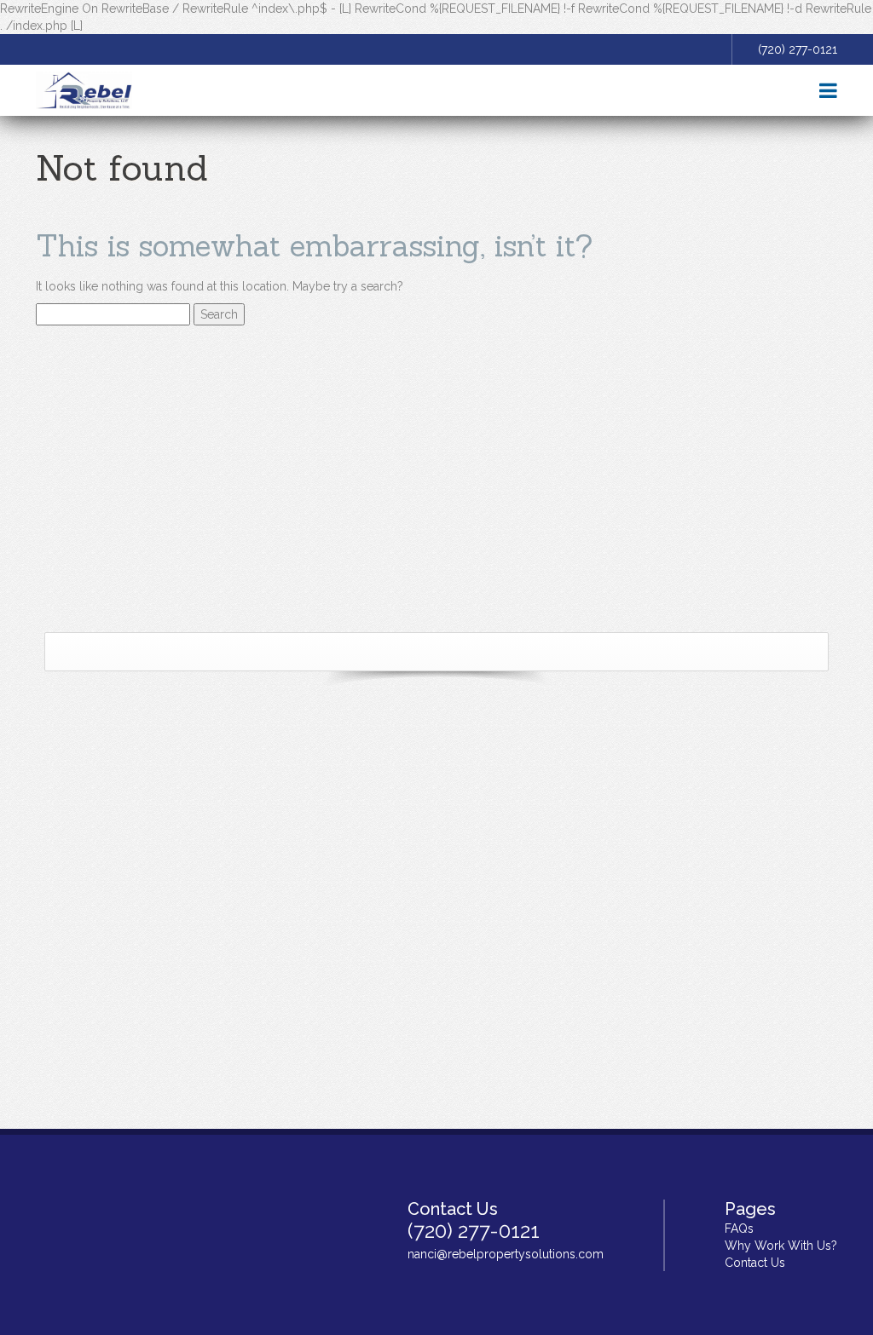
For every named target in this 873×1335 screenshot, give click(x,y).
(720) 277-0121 (797, 49)
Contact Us (755, 1262)
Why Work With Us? (781, 1245)
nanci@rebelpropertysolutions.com (506, 1254)
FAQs (739, 1228)
